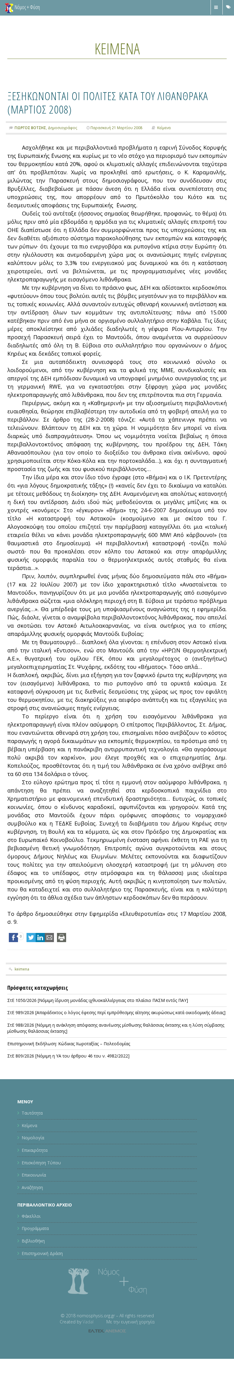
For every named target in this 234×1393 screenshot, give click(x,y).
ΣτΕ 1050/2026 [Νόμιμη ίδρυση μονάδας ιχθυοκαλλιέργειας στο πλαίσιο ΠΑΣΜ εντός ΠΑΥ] (97, 1000)
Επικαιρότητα (35, 1150)
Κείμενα (117, 48)
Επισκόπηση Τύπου (41, 1163)
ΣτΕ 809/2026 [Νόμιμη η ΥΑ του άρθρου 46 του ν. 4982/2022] (68, 1056)
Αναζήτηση (32, 1187)
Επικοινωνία (34, 1175)
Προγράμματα (35, 1228)
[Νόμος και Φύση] (9, 7)
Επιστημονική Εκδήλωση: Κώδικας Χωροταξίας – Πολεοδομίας (68, 1044)
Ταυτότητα (32, 1113)
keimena (22, 969)
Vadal (88, 1322)
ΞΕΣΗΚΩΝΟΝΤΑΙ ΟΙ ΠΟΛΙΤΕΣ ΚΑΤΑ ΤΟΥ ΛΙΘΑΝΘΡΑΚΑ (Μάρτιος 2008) (107, 102)
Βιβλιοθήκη (33, 1241)
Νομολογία (33, 1138)
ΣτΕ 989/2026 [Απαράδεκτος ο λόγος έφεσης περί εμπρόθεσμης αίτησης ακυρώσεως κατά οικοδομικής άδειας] (116, 1012)
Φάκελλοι (31, 1216)
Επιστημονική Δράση (42, 1253)
